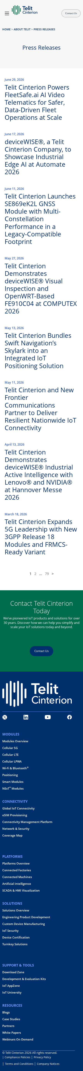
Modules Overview (15, 741)
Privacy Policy (42, 1057)
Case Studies (11, 1019)
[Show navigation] (7, 13)
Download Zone (13, 972)
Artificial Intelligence (16, 883)
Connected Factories (16, 870)
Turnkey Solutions (14, 944)
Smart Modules (12, 781)
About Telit (22, 29)
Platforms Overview (16, 863)
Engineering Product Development (26, 917)
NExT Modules (13, 788)
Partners (8, 1025)
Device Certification (16, 937)
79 (47, 573)
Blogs (6, 1012)
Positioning (10, 775)
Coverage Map (12, 835)
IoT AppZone (11, 985)
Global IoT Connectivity (18, 808)
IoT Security (10, 930)
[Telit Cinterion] (25, 8)
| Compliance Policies (16, 1057)
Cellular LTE (10, 754)
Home (6, 29)
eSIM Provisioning (14, 815)
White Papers (11, 1032)
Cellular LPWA (12, 761)
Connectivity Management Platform (27, 821)
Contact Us (71, 13)
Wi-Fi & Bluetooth (15, 768)
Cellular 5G (10, 748)
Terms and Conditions (19, 1064)
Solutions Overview (15, 910)
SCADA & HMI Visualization (21, 890)
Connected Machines (17, 877)
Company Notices (48, 1064)
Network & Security (15, 828)
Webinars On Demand (17, 1039)
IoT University (11, 992)
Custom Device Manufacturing (23, 923)
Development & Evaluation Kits (24, 979)
